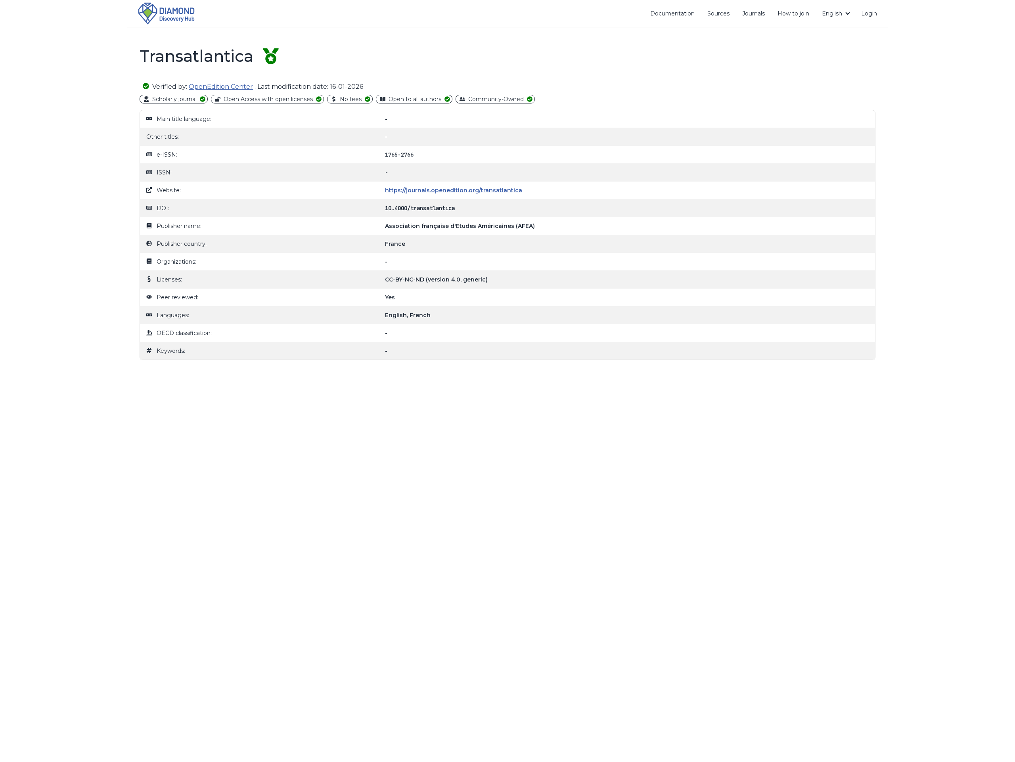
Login (869, 13)
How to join (796, 15)
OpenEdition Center (221, 86)
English (832, 13)
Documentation (675, 15)
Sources (718, 13)
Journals (753, 13)
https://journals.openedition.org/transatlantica (453, 190)
